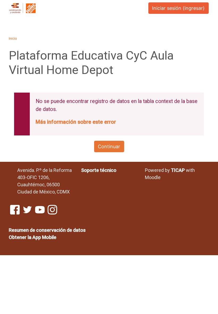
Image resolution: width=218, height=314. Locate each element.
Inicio (13, 38)
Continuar (109, 146)
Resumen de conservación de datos (47, 230)
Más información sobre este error (76, 122)
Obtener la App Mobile (32, 237)
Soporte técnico (98, 170)
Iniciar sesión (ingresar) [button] (178, 8)
